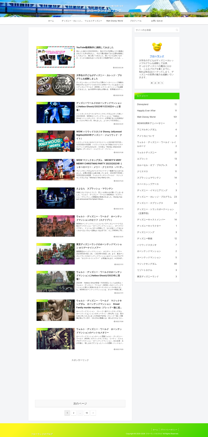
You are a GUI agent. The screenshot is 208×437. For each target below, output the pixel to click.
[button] (177, 30)
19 (87, 413)
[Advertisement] (80, 35)
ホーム (155, 430)
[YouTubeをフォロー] (155, 82)
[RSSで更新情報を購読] (162, 82)
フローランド (157, 56)
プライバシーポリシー (168, 430)
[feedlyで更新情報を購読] (158, 82)
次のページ (80, 403)
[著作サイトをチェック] (151, 82)
